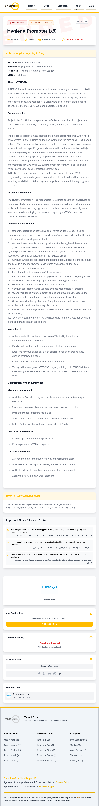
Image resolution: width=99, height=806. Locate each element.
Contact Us (75, 745)
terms (78, 798)
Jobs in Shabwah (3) (13, 750)
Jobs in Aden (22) (11, 740)
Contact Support (47, 787)
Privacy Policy (76, 761)
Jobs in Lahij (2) (11, 761)
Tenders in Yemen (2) (46, 761)
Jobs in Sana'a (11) (12, 745)
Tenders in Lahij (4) (45, 740)
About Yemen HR (78, 750)
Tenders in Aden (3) (45, 745)
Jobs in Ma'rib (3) (11, 756)
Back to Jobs (82, 22)
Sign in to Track (49, 624)
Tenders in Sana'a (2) (46, 756)
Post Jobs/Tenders (78, 740)
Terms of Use (76, 756)
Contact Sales (62, 783)
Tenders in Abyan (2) (46, 750)
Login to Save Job (49, 666)
